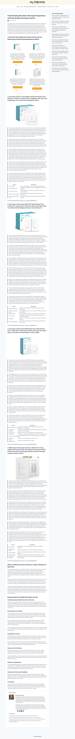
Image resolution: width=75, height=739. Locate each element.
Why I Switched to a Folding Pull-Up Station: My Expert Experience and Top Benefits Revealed (60, 70)
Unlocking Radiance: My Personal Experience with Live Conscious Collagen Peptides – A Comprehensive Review (25, 721)
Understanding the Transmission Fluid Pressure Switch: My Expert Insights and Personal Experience (60, 36)
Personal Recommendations (30, 6)
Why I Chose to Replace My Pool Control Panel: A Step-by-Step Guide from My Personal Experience (59, 64)
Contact (56, 6)
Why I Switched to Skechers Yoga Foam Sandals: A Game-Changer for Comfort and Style (60, 23)
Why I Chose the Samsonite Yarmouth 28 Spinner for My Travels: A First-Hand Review (25, 717)
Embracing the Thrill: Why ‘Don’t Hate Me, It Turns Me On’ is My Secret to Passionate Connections (27, 719)
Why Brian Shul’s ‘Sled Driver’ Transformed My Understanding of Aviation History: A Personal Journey (60, 47)
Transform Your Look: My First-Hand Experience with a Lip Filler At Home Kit (24, 715)
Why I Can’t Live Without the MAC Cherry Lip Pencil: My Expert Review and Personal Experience (60, 58)
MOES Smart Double (15, 448)
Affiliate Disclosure (42, 6)
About (21, 6)
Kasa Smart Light (14, 329)
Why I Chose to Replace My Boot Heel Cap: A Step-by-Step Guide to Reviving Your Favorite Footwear (60, 41)
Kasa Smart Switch (14, 96)
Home (18, 6)
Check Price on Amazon (17, 87)
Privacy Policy (50, 6)
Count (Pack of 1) (36, 208)
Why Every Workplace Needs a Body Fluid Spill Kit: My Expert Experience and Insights (60, 53)
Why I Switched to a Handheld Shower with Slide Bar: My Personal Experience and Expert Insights (60, 17)
